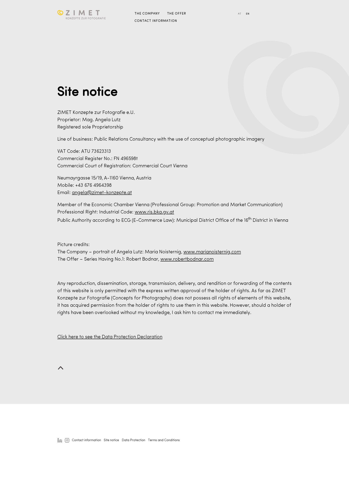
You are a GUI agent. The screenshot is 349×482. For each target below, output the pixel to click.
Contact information (156, 21)
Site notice (111, 440)
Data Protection (133, 440)
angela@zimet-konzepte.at (102, 192)
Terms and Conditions (164, 440)
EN (247, 14)
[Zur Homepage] (92, 17)
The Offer (176, 13)
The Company (147, 13)
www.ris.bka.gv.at (154, 212)
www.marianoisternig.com (212, 252)
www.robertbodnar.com (187, 259)
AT (239, 14)
